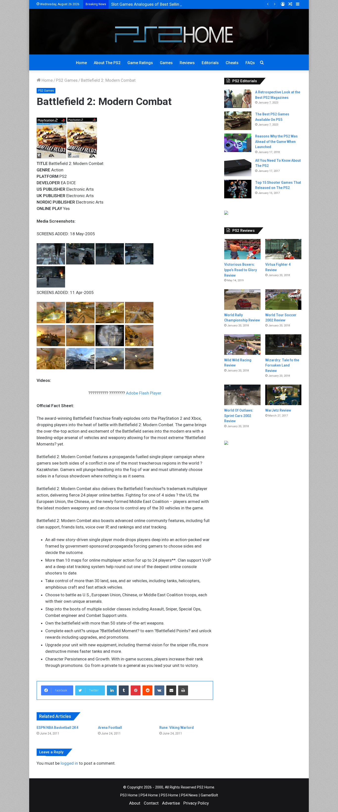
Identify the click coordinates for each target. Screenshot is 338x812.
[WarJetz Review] (283, 395)
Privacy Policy (196, 803)
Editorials (210, 62)
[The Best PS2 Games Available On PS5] (237, 120)
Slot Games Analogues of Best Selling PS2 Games (157, 4)
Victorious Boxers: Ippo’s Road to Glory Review (240, 269)
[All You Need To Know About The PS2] (237, 167)
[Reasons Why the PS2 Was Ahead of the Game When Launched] (237, 142)
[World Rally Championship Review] (242, 299)
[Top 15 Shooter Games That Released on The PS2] (237, 189)
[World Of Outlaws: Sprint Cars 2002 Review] (242, 395)
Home (81, 62)
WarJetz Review (278, 410)
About (134, 803)
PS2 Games (67, 80)
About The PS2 (107, 62)
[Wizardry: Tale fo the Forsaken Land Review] (283, 344)
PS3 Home (129, 795)
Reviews (187, 62)
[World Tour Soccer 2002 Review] (283, 299)
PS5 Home (169, 795)
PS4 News (189, 795)
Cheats (232, 62)
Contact (151, 803)
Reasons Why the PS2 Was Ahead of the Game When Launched (276, 141)
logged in (69, 763)
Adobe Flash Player (143, 393)
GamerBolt (209, 795)
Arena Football (110, 728)
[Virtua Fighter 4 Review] (283, 249)
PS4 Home (149, 795)
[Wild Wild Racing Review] (242, 344)
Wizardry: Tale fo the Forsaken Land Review (282, 365)
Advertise (171, 803)
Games (166, 62)
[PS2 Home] (169, 32)
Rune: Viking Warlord (176, 728)
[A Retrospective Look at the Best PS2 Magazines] (237, 98)
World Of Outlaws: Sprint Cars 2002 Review (238, 415)
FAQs (250, 62)
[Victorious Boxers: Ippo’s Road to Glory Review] (242, 249)
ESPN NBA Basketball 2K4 (57, 728)
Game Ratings (140, 62)
